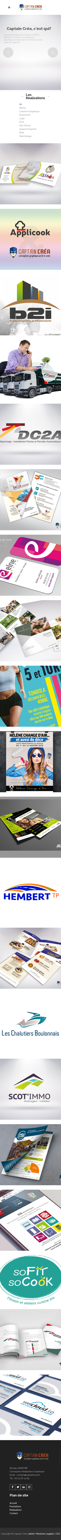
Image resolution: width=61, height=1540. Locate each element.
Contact (14, 1513)
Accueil (13, 1503)
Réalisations (16, 1510)
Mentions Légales (45, 1534)
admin (31, 1534)
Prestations (15, 1506)
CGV (58, 1534)
